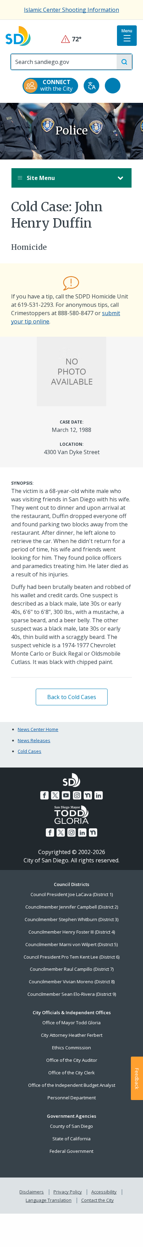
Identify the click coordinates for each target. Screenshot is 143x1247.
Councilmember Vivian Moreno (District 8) (72, 981)
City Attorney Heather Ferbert (71, 1035)
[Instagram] (77, 795)
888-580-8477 (75, 313)
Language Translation (49, 1200)
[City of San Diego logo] (18, 35)
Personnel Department (72, 1097)
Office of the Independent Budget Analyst (71, 1085)
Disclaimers (31, 1192)
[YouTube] (66, 795)
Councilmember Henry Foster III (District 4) (71, 932)
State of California (71, 1138)
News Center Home (38, 729)
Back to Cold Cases (71, 697)
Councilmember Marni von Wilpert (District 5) (71, 944)
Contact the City (97, 1200)
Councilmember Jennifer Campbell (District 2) (71, 907)
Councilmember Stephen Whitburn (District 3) (71, 919)
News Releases (34, 740)
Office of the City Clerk (71, 1072)
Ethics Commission (71, 1047)
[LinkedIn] (98, 795)
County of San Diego (71, 1126)
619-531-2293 (35, 305)
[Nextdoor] (88, 795)
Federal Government (71, 1151)
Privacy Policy (67, 1192)
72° (71, 39)
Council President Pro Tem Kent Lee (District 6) (71, 957)
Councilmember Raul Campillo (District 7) (71, 969)
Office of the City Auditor (71, 1060)
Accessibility (104, 1192)
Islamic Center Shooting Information (71, 10)
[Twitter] (55, 795)
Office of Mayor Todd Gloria (71, 1022)
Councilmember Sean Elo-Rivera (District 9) (71, 994)
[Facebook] (44, 795)
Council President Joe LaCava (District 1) (72, 894)
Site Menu (40, 178)
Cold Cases (29, 751)
